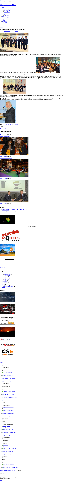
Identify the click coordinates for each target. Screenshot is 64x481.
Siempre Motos (10, 381)
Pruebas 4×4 (6, 11)
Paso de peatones (10, 419)
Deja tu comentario (3, 128)
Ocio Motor (8, 426)
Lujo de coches (10, 372)
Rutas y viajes (4, 288)
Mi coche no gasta (11, 394)
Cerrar (1, 480)
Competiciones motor (13, 397)
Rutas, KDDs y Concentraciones (9, 286)
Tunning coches (10, 429)
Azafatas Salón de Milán (5, 136)
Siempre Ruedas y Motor (8, 5)
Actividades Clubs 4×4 (7, 9)
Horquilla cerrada (10, 407)
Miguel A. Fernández (7, 31)
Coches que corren (11, 375)
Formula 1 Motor (10, 400)
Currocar (7, 445)
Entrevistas (5, 23)
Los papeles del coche (13, 438)
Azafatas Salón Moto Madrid (6, 158)
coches (6, 124)
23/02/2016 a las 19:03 (5, 210)
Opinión (3, 20)
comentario (2, 127)
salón (10, 124)
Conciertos (5, 282)
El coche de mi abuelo (13, 448)
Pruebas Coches (6, 13)
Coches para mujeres (12, 416)
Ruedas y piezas (10, 435)
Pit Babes (5, 22)
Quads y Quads (10, 454)
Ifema (7, 52)
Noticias (3, 19)
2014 (4, 124)
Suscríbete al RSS (3, 267)
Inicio (3, 7)
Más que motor (4, 21)
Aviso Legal (13, 470)
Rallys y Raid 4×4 (7, 12)
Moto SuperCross (11, 413)
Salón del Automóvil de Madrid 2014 (26, 52)
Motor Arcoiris (10, 457)
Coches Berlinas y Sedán (14, 388)
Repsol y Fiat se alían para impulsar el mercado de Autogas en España (12, 204)
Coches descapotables (13, 432)
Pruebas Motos (6, 17)
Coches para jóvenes (12, 391)
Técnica (5, 14)
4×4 (2, 272)
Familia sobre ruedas (12, 378)
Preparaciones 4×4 (7, 10)
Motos (3, 16)
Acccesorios (6, 8)
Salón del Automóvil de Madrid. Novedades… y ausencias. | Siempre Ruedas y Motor (15, 209)
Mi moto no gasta (10, 410)
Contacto (3, 24)
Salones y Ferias (6, 15)
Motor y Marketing (11, 464)
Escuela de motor (10, 451)
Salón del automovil (15, 124)
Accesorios (5, 273)
